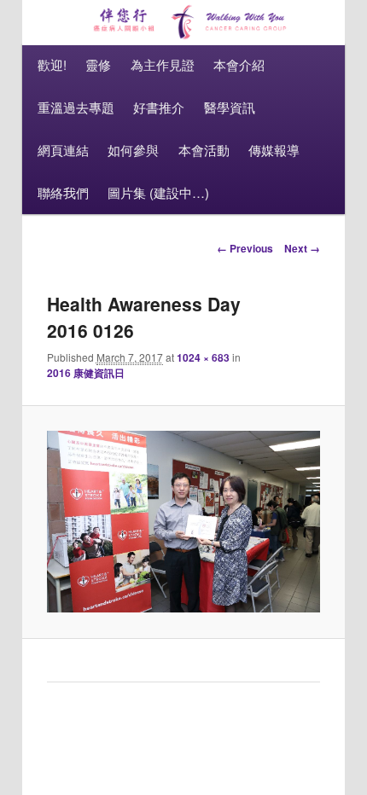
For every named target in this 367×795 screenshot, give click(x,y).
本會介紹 (239, 64)
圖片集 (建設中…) (158, 192)
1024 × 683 (203, 357)
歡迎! (52, 64)
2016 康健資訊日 (86, 372)
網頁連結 (63, 150)
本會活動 (204, 150)
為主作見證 (163, 64)
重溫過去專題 (76, 107)
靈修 (98, 64)
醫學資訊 (229, 107)
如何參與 (133, 150)
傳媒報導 (274, 150)
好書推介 (158, 107)
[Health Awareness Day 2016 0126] (183, 521)
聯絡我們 (63, 192)
